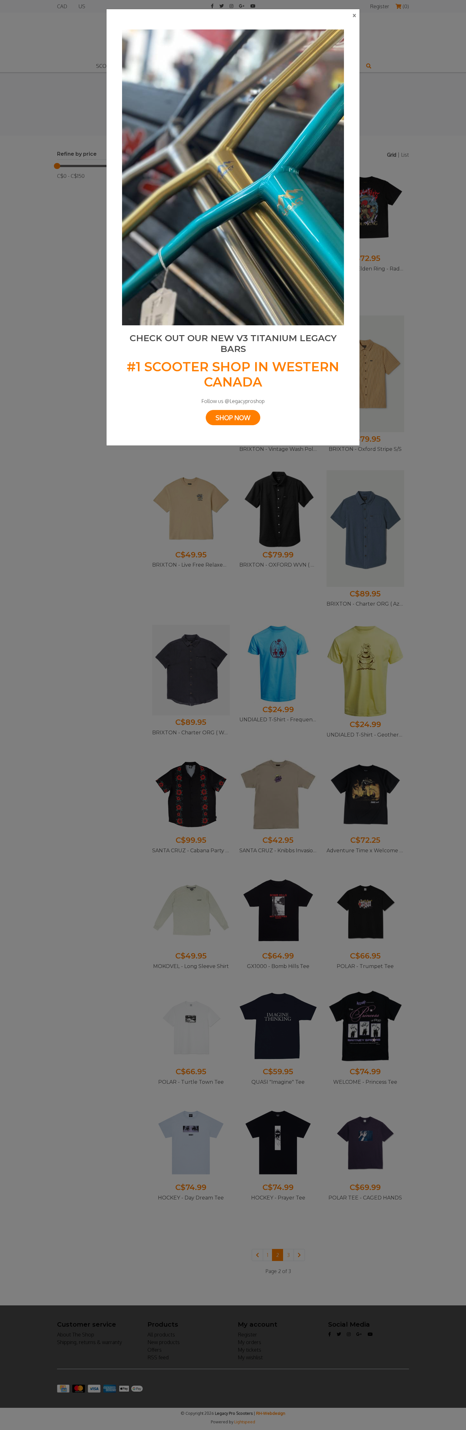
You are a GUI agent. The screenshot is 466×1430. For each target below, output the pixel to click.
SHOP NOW (233, 417)
